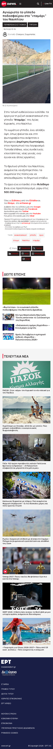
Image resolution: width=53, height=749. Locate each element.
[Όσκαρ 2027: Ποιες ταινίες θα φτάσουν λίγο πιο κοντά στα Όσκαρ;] (26, 560)
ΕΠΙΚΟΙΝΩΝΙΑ (6, 723)
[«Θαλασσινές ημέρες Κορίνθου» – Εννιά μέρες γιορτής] (8, 327)
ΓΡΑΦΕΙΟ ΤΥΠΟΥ (8, 689)
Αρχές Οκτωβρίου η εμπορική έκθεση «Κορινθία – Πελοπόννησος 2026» (30, 337)
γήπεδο (33, 235)
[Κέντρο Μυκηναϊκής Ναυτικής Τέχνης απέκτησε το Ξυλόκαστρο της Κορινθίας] (8, 317)
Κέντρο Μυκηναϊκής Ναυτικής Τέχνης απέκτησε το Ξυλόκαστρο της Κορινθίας (32, 318)
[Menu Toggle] (20, 4)
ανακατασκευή (20, 235)
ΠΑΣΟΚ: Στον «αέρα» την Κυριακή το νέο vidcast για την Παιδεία (26, 391)
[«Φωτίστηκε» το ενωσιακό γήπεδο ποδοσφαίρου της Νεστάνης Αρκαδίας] (26, 291)
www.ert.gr (6, 745)
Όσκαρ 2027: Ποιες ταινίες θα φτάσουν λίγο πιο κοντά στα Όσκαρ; (25, 577)
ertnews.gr (26, 223)
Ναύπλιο (26, 240)
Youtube (37, 213)
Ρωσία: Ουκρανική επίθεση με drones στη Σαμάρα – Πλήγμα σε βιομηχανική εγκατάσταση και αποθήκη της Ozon (26, 541)
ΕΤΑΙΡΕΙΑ (5, 684)
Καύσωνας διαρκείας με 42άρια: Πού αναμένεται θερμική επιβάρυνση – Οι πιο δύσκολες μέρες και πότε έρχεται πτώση (25, 503)
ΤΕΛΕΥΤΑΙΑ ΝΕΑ (16, 356)
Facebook (32, 209)
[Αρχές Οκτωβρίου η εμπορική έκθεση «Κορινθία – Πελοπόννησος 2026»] (8, 336)
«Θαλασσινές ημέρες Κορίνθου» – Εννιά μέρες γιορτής (32, 326)
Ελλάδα (33, 200)
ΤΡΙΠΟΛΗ (33, 24)
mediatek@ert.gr (8, 667)
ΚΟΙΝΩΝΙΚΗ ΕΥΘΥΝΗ (9, 718)
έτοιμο (16, 240)
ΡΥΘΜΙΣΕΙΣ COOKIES (9, 733)
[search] (38, 4)
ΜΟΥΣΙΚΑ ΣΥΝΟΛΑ (8, 713)
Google (37, 207)
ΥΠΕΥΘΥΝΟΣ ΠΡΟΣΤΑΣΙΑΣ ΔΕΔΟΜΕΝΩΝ (18, 728)
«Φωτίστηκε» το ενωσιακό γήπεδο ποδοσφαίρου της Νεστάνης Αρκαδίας (22, 308)
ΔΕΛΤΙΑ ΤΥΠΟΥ (7, 694)
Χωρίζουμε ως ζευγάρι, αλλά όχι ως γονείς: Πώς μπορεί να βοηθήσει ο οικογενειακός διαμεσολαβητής (25, 428)
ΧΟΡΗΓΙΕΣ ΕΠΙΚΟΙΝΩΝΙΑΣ (11, 698)
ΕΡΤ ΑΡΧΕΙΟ (6, 703)
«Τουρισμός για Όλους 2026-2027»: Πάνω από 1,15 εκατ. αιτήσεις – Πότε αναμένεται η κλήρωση (25, 648)
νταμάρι (36, 240)
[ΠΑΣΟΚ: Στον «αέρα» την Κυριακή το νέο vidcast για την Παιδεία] (26, 374)
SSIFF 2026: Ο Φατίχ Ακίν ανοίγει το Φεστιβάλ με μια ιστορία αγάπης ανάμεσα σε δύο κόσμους (26, 613)
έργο (41, 235)
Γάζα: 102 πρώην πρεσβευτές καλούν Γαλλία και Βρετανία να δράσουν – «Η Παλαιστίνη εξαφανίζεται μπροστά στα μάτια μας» (24, 465)
